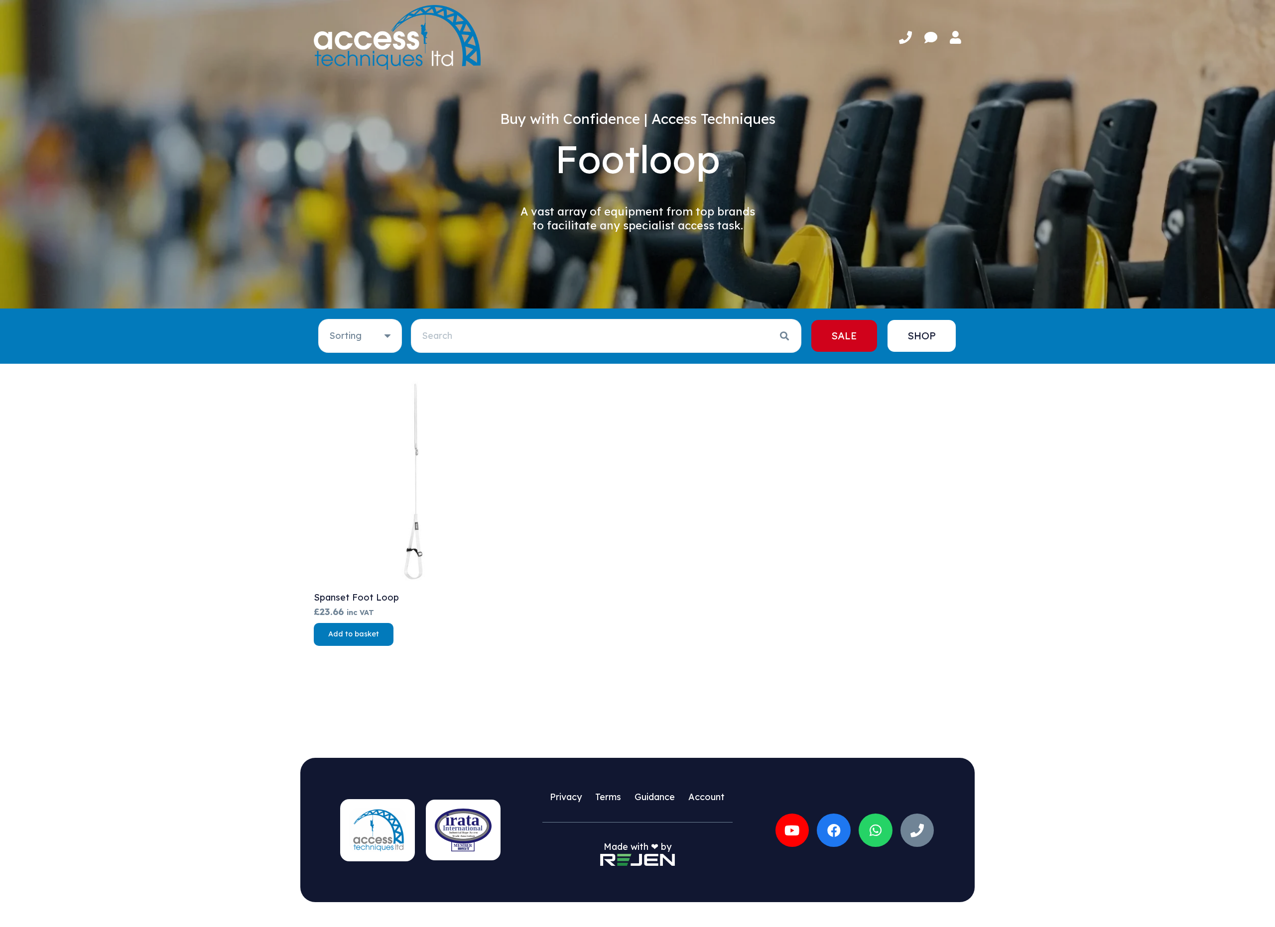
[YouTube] (792, 830)
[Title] (917, 830)
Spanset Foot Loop (356, 597)
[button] (353, 634)
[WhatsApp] (875, 830)
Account (706, 797)
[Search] (784, 336)
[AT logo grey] (397, 37)
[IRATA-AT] (463, 830)
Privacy (566, 797)
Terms (608, 797)
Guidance (655, 797)
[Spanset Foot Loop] (415, 483)
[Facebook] (834, 830)
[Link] (905, 37)
